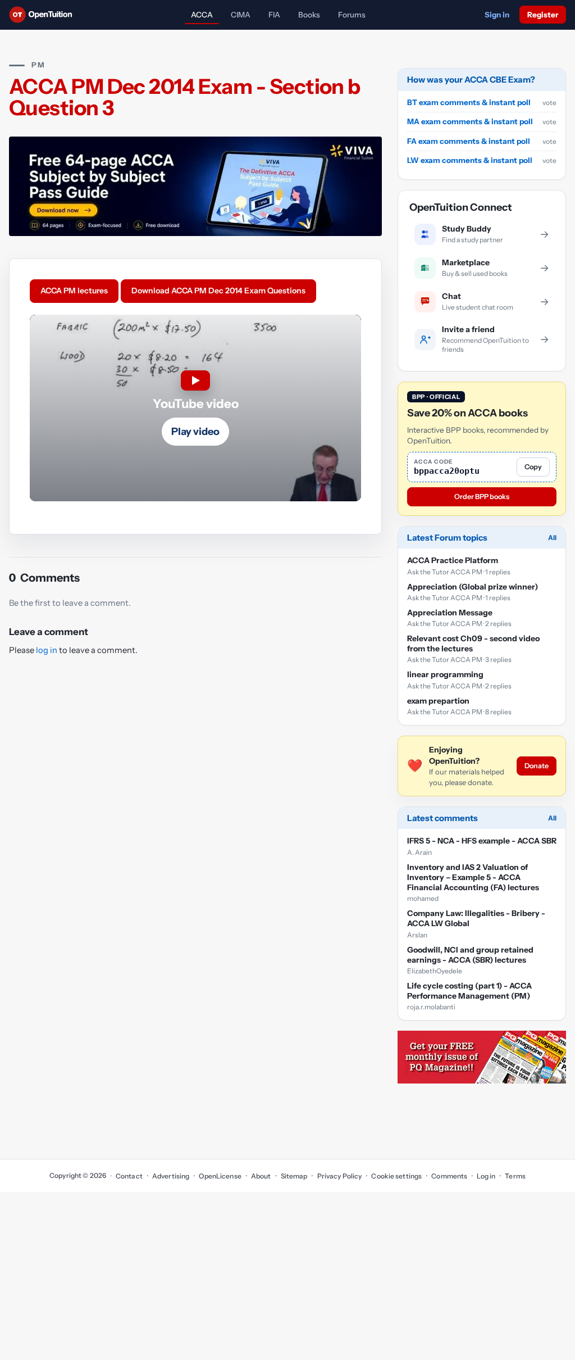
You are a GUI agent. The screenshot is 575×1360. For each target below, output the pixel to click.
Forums (352, 14)
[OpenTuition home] (43, 14)
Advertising (170, 1176)
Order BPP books (481, 496)
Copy (533, 467)
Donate (536, 765)
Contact (129, 1176)
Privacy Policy (339, 1176)
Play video (195, 431)
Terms (515, 1176)
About (261, 1176)
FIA (274, 14)
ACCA (202, 14)
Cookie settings (396, 1176)
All (552, 537)
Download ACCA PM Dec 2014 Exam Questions (218, 290)
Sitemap (294, 1176)
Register (542, 14)
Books (309, 14)
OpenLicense (220, 1176)
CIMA (240, 14)
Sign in (497, 14)
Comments (449, 1176)
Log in (486, 1176)
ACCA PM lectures (74, 290)
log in (46, 650)
